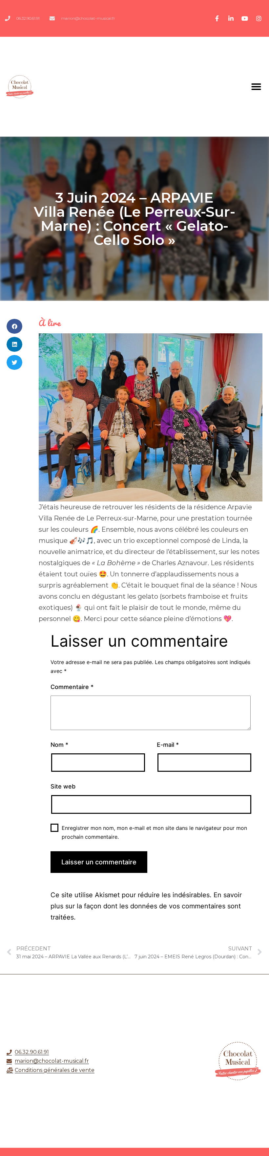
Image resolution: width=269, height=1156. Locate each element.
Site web (63, 786)
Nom (59, 744)
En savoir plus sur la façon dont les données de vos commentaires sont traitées (146, 906)
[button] (256, 87)
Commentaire (72, 686)
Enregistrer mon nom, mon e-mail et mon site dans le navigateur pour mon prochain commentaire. (154, 832)
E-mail (168, 744)
